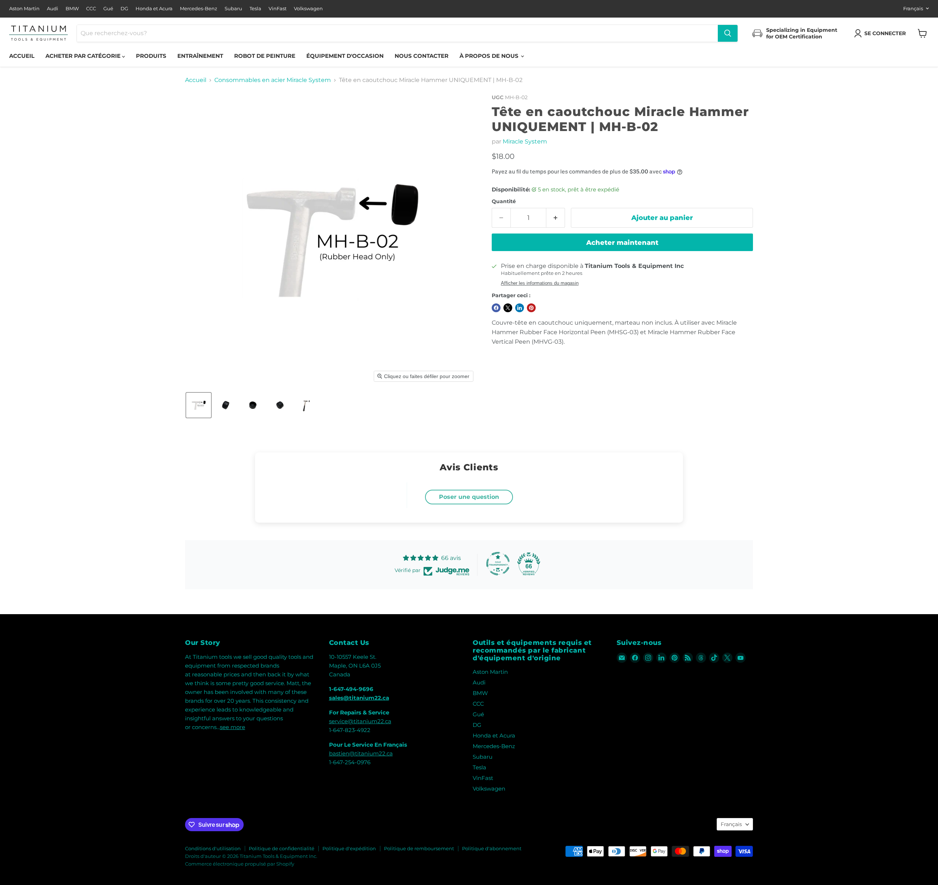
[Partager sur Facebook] (496, 307)
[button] (881, 33)
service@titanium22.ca (360, 721)
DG (124, 8)
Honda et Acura (154, 8)
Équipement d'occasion (345, 55)
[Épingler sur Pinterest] (531, 307)
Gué (108, 8)
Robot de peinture (264, 55)
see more (232, 727)
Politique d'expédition (349, 848)
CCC (91, 8)
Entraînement (200, 55)
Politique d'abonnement (491, 848)
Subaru (233, 8)
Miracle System (525, 141)
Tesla (255, 8)
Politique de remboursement (419, 848)
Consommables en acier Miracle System (272, 80)
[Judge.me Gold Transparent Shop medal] (498, 563)
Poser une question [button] (469, 496)
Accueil (21, 55)
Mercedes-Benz (198, 8)
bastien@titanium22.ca (361, 753)
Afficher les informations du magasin (540, 283)
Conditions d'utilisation (213, 848)
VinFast (278, 8)
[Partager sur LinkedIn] (519, 307)
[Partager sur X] (507, 307)
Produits (151, 55)
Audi (52, 8)
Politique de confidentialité (281, 848)
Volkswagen (308, 8)
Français (913, 8)
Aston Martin (24, 8)
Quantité (504, 201)
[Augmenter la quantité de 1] (555, 218)
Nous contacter (421, 55)
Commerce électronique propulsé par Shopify (239, 864)
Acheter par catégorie (83, 55)
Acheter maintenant (622, 243)
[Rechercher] (728, 33)
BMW (72, 8)
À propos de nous (489, 55)
